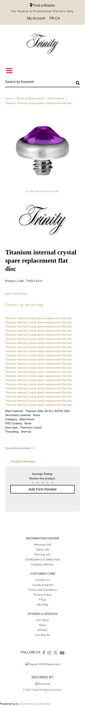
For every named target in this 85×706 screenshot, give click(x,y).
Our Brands (42, 635)
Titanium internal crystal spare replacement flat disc (38, 318)
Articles (42, 630)
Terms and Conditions (42, 589)
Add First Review (16, 293)
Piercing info (42, 554)
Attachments (56, 98)
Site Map (42, 604)
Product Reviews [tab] (23, 461)
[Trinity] (42, 44)
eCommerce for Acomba (35, 703)
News (42, 625)
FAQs (42, 599)
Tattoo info (42, 549)
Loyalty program (42, 584)
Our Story (42, 620)
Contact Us (42, 579)
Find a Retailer (44, 5)
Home (9, 98)
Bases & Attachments (30, 98)
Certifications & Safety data (42, 559)
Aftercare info (42, 544)
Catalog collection (42, 564)
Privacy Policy (43, 594)
